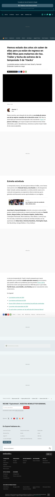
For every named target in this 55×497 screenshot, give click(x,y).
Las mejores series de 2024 (16, 297)
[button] (14, 109)
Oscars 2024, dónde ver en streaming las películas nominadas (26, 303)
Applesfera (5, 464)
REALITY (17, 14)
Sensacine (25, 460)
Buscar (50, 448)
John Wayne (29, 38)
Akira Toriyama (45, 38)
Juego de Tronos (37, 38)
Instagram (42, 14)
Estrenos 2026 (35, 398)
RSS (20, 418)
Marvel (23, 38)
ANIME (22, 14)
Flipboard (47, 14)
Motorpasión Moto (46, 462)
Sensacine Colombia (27, 489)
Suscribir (26, 407)
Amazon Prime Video (24, 430)
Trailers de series (41, 314)
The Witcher (52, 38)
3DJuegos (15, 460)
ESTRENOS (12, 14)
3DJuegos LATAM (16, 487)
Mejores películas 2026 (25, 398)
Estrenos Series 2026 (43, 398)
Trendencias (5, 474)
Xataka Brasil (5, 489)
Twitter (52, 14)
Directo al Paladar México (36, 487)
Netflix (21, 433)
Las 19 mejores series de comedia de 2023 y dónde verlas (34, 203)
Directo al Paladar (36, 460)
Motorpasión (45, 460)
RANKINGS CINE (28, 14)
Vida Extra (15, 462)
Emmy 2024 (40, 282)
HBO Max (28, 314)
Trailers (19, 314)
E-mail (26, 72)
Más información (37, 495)
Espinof (24, 462)
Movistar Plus (6, 433)
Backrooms (12, 38)
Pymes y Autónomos (17, 476)
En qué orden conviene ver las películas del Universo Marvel (26, 309)
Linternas (40, 438)
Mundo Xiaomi (6, 468)
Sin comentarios (13, 71)
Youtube (50, 14)
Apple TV (5, 436)
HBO (23, 314)
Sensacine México (26, 487)
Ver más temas (7, 442)
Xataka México (6, 487)
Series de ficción (6, 430)
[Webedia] (7, 454)
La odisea (22, 436)
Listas (39, 433)
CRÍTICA (6, 14)
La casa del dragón (7, 438)
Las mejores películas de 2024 (17, 300)
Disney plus (40, 430)
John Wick (18, 38)
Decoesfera (5, 476)
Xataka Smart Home (7, 466)
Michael (6, 38)
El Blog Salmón (16, 474)
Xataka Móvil (5, 462)
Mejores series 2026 (15, 398)
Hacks (42, 119)
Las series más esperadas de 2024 (18, 306)
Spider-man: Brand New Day (26, 438)
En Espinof (27, 200)
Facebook (45, 14)
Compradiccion (6, 478)
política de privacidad (19, 410)
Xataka (4, 460)
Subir (48, 454)
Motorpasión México (47, 487)
